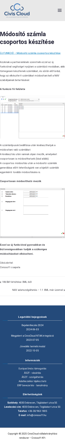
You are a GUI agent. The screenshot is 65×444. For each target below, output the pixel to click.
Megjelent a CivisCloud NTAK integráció (32, 335)
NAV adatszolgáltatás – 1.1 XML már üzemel (37, 289)
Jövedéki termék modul (32, 346)
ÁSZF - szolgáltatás (32, 377)
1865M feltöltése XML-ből (17, 281)
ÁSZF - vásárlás (32, 373)
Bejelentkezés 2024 (32, 325)
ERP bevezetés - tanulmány (32, 385)
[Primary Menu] (59, 10)
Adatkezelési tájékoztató (32, 381)
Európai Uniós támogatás (32, 368)
